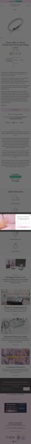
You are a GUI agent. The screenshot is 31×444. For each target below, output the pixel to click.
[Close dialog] (30, 215)
